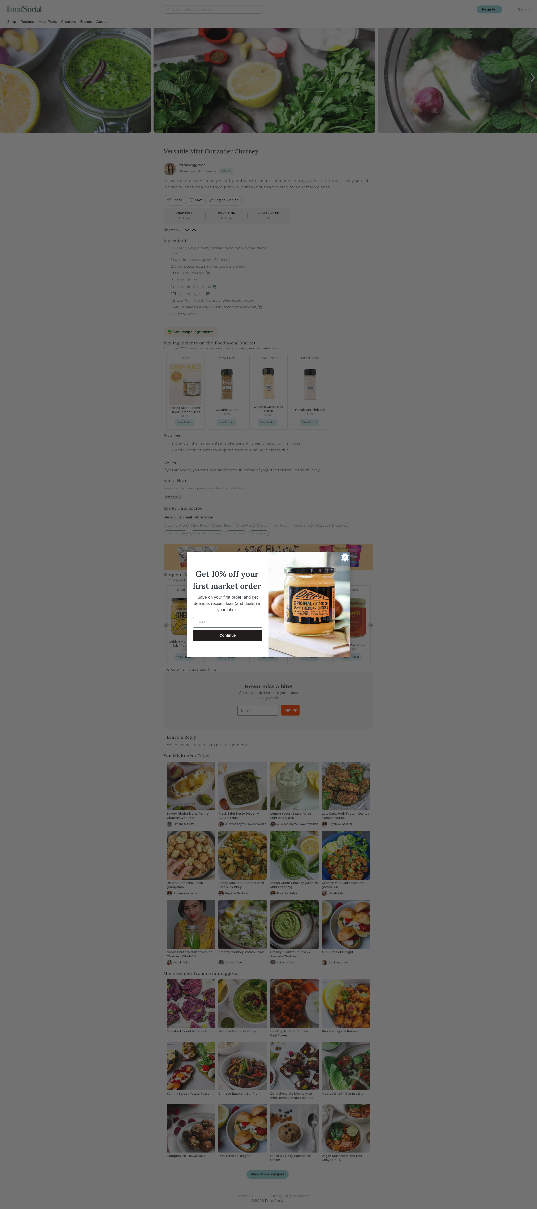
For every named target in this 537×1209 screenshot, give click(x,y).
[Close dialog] (345, 557)
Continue (227, 635)
